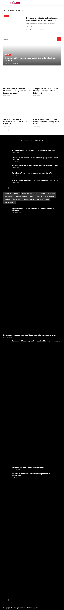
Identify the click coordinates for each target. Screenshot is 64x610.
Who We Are (39, 140)
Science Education (9, 202)
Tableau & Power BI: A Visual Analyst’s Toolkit (28, 468)
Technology (39, 196)
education (7, 199)
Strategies (16, 193)
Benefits (42, 193)
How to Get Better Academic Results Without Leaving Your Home (46, 121)
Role (36, 193)
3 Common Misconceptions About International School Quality (34, 150)
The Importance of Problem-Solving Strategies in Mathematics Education (34, 209)
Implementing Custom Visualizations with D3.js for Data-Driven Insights (42, 19)
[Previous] (4, 130)
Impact (31, 196)
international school (27, 193)
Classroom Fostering (28, 199)
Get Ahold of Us (26, 140)
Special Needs (51, 193)
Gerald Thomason (30, 30)
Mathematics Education (43, 199)
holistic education (49, 196)
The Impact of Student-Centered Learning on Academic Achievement (31, 475)
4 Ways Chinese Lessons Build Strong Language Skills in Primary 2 (45, 91)
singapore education (21, 196)
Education (6, 16)
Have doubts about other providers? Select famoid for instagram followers (29, 335)
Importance (8, 193)
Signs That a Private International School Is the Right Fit (15, 121)
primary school (16, 199)
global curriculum (9, 196)
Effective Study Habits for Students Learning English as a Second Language (16, 91)
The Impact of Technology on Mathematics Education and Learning (36, 341)
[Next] (7, 130)
